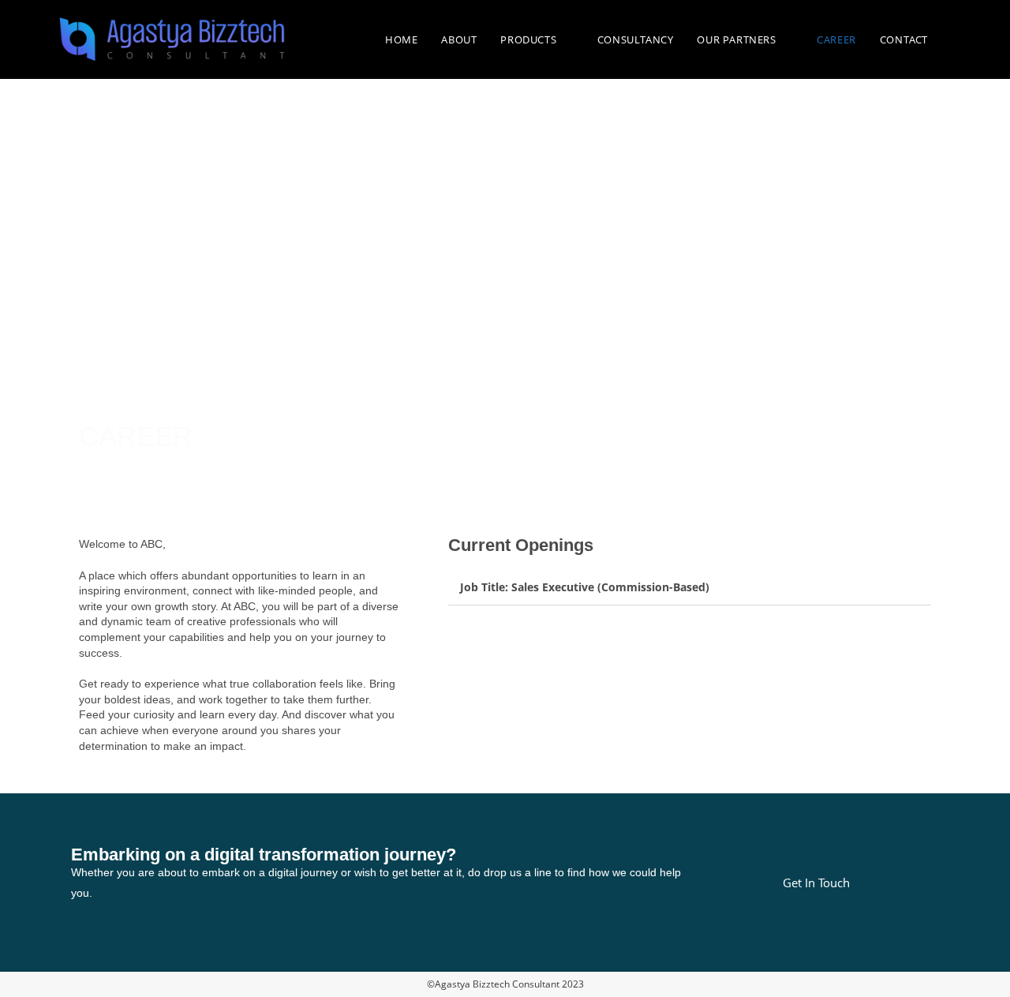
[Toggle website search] (955, 39)
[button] (689, 587)
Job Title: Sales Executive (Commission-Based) (584, 586)
